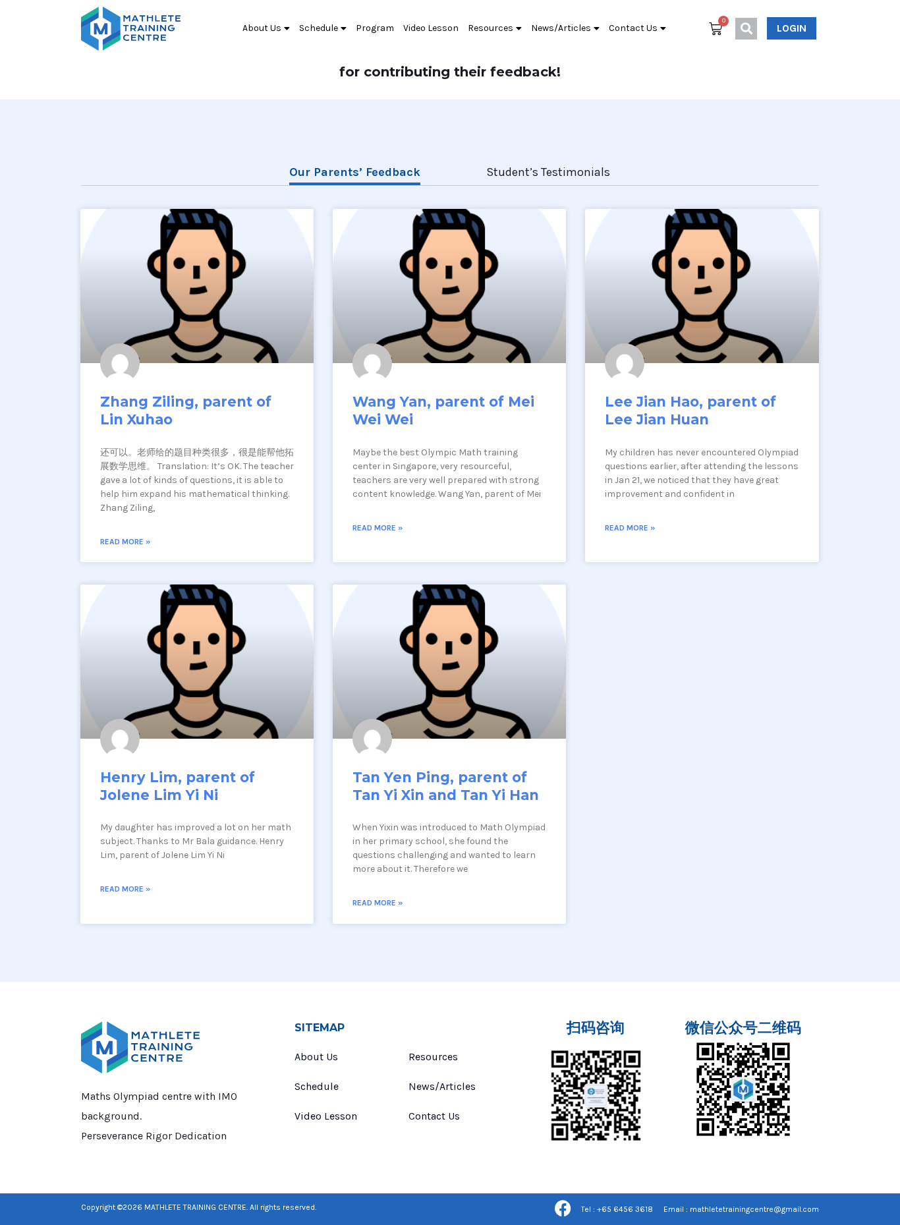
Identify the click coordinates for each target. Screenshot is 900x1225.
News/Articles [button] (561, 28)
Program (375, 28)
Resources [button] (490, 28)
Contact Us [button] (633, 28)
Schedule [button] (318, 28)
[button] (746, 29)
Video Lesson (431, 28)
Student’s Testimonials (548, 172)
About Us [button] (261, 28)
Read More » (125, 541)
